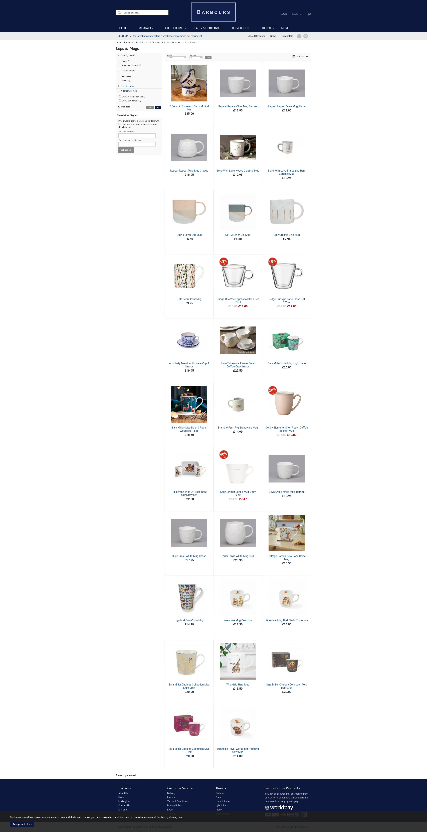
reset (150, 107)
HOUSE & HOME (172, 28)
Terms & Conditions (177, 801)
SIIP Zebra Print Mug (189, 299)
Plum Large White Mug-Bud (238, 556)
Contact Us (287, 36)
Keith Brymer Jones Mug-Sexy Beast (238, 493)
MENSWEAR (146, 28)
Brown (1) (126, 76)
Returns (171, 797)
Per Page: (193, 55)
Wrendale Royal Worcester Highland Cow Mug (238, 750)
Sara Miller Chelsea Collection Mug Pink (189, 750)
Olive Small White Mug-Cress (189, 556)
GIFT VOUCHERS (240, 28)
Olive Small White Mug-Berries (287, 491)
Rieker (219, 809)
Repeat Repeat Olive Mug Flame (287, 106)
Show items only (133, 97)
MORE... (285, 28)
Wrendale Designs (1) (131, 65)
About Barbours (256, 36)
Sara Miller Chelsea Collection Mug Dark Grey (286, 686)
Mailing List (124, 801)
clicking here (176, 817)
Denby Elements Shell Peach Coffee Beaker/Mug (286, 429)
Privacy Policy (174, 805)
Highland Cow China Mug (189, 620)
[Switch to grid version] (294, 56)
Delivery (171, 793)
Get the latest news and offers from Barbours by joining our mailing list (160, 36)
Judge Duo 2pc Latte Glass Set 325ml (287, 301)
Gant (218, 797)
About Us (123, 793)
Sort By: (170, 55)
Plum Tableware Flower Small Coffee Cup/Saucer (238, 365)
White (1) (125, 80)
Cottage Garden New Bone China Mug (287, 557)
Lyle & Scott (222, 805)
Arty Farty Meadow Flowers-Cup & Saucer (189, 365)
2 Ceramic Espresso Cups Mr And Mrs (189, 108)
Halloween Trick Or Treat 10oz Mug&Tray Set (189, 493)
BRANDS (266, 28)
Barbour (220, 793)
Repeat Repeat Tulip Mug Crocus (189, 170)
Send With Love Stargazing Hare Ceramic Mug (287, 172)
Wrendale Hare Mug (237, 684)
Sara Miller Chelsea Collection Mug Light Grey (189, 686)
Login (284, 13)
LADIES (123, 28)
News (273, 36)
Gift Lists (122, 809)
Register (297, 13)
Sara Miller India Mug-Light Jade (287, 363)
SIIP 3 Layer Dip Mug (189, 234)
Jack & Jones (223, 801)
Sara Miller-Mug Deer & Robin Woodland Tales (189, 429)
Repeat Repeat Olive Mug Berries (237, 106)
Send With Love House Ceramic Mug (238, 170)
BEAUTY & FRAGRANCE (206, 28)
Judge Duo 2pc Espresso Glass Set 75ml (238, 301)
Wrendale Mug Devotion (238, 620)
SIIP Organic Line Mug (287, 234)
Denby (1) (125, 61)
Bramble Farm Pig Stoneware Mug (238, 427)
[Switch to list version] (302, 56)
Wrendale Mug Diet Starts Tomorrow (287, 620)
